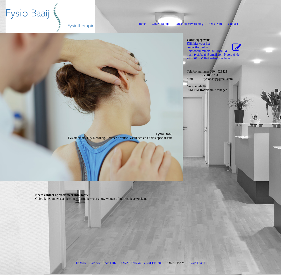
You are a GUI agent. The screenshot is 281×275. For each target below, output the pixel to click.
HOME (81, 263)
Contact (233, 23)
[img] (47, 16)
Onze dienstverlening (189, 23)
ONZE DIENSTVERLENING (142, 263)
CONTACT (197, 263)
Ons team (215, 23)
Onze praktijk (161, 23)
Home (142, 23)
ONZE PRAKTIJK (103, 263)
